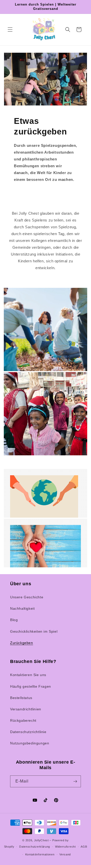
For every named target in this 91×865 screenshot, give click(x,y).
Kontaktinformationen (40, 854)
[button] (10, 29)
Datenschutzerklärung (34, 846)
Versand (65, 854)
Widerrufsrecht (65, 846)
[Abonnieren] (75, 781)
